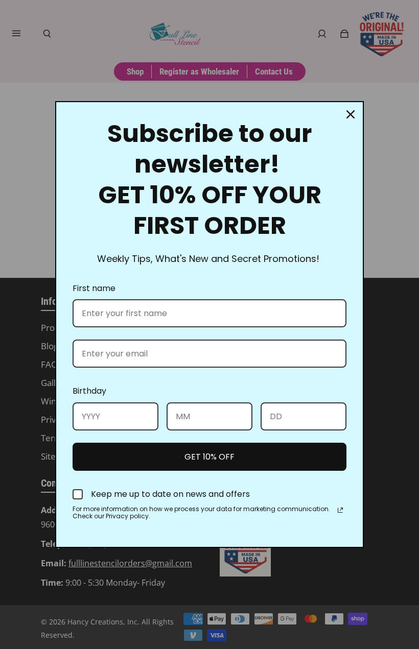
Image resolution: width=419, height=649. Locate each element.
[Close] (350, 114)
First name (94, 288)
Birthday (89, 391)
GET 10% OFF (209, 457)
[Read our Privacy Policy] (340, 510)
